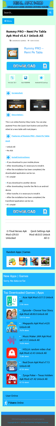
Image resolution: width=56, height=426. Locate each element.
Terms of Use (31, 419)
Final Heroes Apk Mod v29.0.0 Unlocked (16, 234)
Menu (9, 21)
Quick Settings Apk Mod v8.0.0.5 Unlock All (39, 234)
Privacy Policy (21, 419)
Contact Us (40, 419)
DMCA (14, 419)
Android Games (19, 41)
